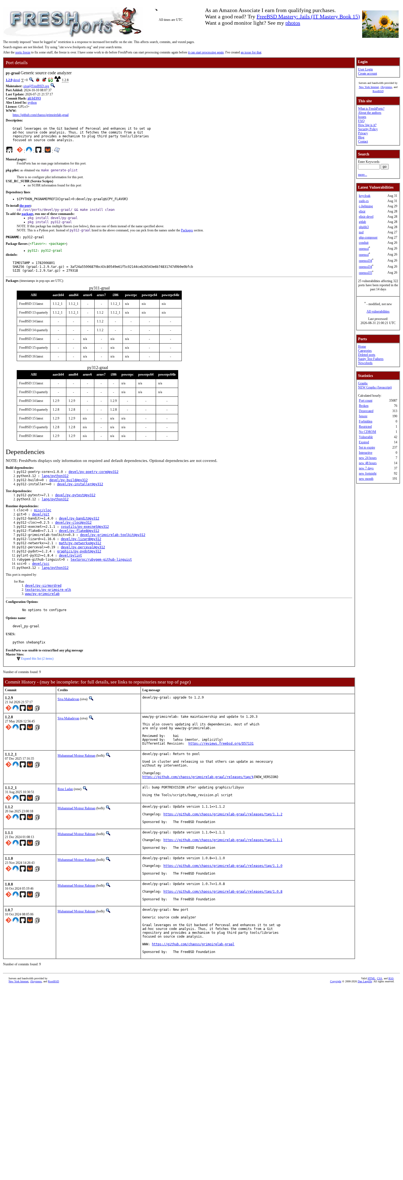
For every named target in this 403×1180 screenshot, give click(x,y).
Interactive (365, 453)
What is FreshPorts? (371, 108)
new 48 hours (368, 463)
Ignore (363, 416)
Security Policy (368, 129)
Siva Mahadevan (68, 699)
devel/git (40, 514)
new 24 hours (368, 458)
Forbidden (365, 421)
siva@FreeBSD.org (36, 86)
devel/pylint (70, 555)
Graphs (363, 383)
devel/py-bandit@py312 (79, 518)
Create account (367, 73)
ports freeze (22, 52)
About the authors (369, 113)
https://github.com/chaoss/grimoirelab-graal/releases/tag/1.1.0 (222, 866)
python (32, 102)
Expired (364, 442)
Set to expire (367, 447)
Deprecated (366, 411)
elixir (362, 211)
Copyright (335, 981)
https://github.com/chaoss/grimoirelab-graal (41, 115)
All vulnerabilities (378, 311)
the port (25, 206)
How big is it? (367, 125)
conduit (363, 243)
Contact (363, 141)
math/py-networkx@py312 (80, 543)
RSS (391, 978)
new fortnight (367, 473)
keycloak (364, 196)
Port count (365, 400)
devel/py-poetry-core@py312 (93, 472)
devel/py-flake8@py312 (79, 531)
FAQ (361, 121)
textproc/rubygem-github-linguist (101, 559)
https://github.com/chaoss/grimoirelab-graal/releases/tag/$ (198, 777)
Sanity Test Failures (371, 359)
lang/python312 (55, 476)
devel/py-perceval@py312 (83, 547)
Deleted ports (366, 355)
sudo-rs (364, 201)
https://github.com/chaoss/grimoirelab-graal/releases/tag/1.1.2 (222, 814)
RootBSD (378, 91)
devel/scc (40, 564)
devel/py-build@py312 (68, 480)
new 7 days (366, 468)
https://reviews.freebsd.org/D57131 (221, 743)
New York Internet (369, 87)
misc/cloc (42, 510)
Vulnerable (366, 437)
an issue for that (251, 52)
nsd (361, 232)
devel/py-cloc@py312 (73, 522)
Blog (361, 137)
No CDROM (367, 432)
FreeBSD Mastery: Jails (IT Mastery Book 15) (308, 16)
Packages (187, 230)
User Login (365, 69)
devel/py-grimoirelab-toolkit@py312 (112, 535)
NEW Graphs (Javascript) (375, 387)
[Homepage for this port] (9, 151)
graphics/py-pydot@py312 (79, 551)
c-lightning (366, 206)
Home (362, 346)
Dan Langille (365, 981)
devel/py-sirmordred (43, 586)
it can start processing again (206, 52)
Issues (362, 117)
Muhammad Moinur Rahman (76, 756)
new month (366, 479)
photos (292, 23)
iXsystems (386, 87)
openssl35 (365, 273)
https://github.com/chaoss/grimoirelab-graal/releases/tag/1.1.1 (222, 840)
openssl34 (365, 261)
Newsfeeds (365, 363)
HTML (371, 978)
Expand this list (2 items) (37, 658)
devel (16, 80)
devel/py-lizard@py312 (81, 539)
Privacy (363, 133)
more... (362, 175)
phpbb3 (364, 227)
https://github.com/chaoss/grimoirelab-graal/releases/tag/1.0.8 (222, 891)
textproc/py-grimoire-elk (48, 590)
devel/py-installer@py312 (80, 484)
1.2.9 (9, 80)
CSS (379, 978)
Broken (363, 406)
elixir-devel (366, 217)
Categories (365, 351)
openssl (364, 249)
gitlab (362, 222)
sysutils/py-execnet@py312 (85, 527)
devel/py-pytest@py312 (75, 495)
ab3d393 (34, 98)
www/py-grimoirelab (42, 594)
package (27, 214)
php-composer (368, 237)
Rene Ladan (65, 789)
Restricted (365, 427)
